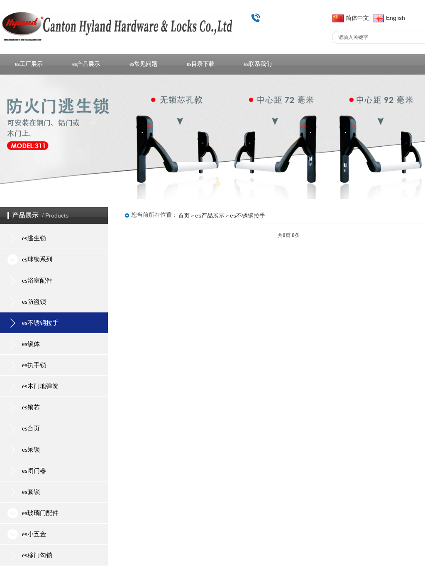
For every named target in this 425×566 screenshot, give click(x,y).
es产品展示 (210, 215)
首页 (184, 215)
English (395, 18)
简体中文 (357, 18)
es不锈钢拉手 (247, 215)
